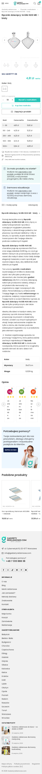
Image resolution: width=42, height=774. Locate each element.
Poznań (5, 695)
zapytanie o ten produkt (19, 173)
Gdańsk (5, 657)
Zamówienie (7, 621)
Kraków (5, 676)
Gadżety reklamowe (9, 9)
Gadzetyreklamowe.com (17, 771)
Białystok (6, 634)
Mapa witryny (7, 764)
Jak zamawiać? (8, 593)
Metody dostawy (9, 596)
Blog (3, 585)
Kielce (4, 672)
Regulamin (36, 764)
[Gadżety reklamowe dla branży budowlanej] (6, 751)
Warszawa (6, 714)
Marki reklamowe (9, 589)
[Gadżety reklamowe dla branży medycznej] (6, 740)
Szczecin (5, 706)
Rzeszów (5, 702)
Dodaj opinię (11, 205)
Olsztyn (5, 687)
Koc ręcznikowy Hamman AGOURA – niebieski (15, 512)
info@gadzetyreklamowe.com (18, 553)
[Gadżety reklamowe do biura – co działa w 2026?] (6, 730)
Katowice (6, 668)
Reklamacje (7, 625)
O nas (4, 581)
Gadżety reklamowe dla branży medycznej (24, 738)
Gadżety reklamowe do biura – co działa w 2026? (25, 728)
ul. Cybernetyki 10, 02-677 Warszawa (21, 548)
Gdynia (5, 661)
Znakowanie (7, 600)
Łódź (4, 680)
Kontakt (5, 604)
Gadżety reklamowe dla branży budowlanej (24, 748)
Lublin (4, 684)
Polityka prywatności (22, 764)
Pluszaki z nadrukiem (28, 9)
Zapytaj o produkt (22, 111)
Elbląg (4, 653)
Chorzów (6, 646)
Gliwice (5, 665)
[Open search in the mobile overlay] (35, 3)
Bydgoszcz (6, 642)
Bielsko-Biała (7, 638)
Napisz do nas (11, 450)
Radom (5, 699)
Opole (4, 691)
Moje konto (6, 613)
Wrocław (6, 718)
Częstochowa (8, 649)
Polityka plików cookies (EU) (12, 767)
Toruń (4, 710)
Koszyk (5, 617)
